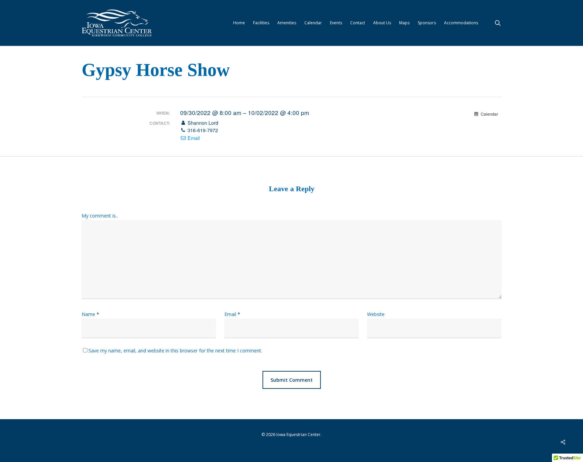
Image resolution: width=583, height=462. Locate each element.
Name (90, 314)
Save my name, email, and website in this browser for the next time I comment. (175, 350)
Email (193, 138)
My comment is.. (100, 215)
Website (376, 314)
